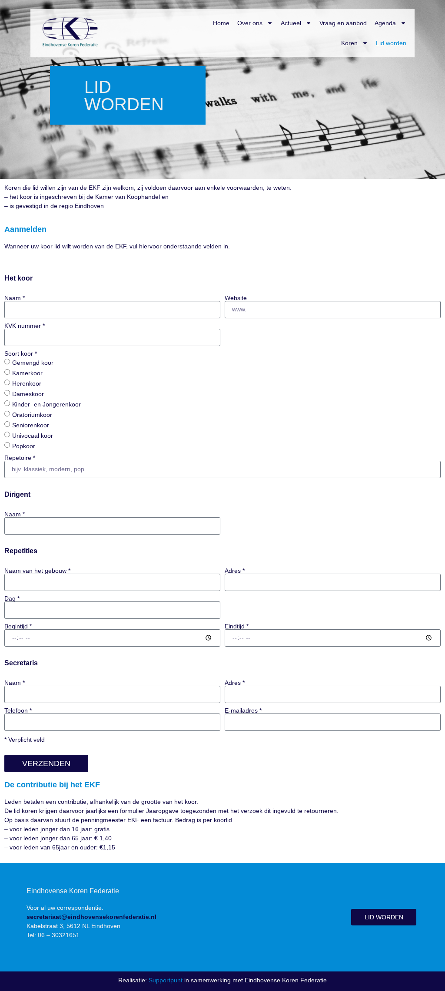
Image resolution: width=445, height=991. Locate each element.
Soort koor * (20, 353)
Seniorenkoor (30, 424)
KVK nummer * (24, 326)
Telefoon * (18, 710)
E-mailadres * (243, 710)
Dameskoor (28, 393)
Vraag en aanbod (343, 23)
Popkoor (23, 445)
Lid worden (391, 43)
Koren (349, 43)
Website (236, 298)
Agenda (385, 23)
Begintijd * (18, 626)
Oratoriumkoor (32, 414)
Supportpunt (166, 980)
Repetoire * (19, 458)
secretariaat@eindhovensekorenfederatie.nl (91, 916)
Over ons (249, 23)
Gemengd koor (32, 362)
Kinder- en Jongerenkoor (46, 403)
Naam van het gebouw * (37, 571)
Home (221, 23)
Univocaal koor (32, 435)
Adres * (235, 571)
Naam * (14, 298)
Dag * (12, 598)
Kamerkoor (27, 372)
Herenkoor (26, 383)
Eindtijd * (237, 626)
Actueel (291, 23)
